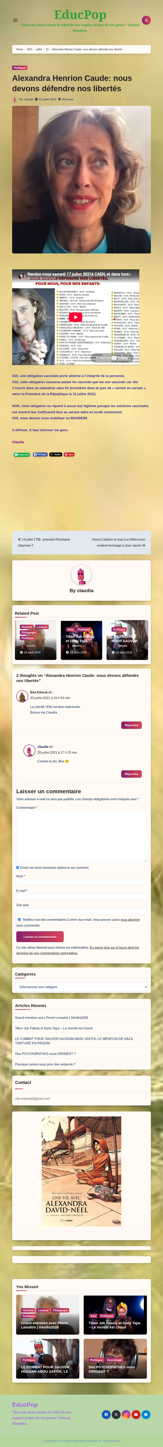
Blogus (92, 1441)
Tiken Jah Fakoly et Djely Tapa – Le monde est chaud (81, 641)
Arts (70, 629)
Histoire (26, 626)
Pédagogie (28, 632)
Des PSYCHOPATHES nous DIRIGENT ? (45, 1053)
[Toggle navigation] (15, 20)
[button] (20, 1176)
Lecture (42, 626)
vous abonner (130, 919)
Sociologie (114, 1360)
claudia (28, 99)
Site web (22, 905)
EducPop (80, 14)
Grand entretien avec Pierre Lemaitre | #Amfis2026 (51, 1017)
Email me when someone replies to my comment (54, 867)
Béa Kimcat (39, 692)
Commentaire (26, 807)
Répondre (131, 725)
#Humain (68, 99)
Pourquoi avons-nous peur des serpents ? (45, 1064)
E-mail (21, 890)
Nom (20, 876)
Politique (20, 67)
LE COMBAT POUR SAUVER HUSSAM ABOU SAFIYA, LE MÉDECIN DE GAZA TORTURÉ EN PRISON (47, 1373)
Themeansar (111, 1441)
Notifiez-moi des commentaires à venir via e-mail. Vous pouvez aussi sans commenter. (78, 922)
